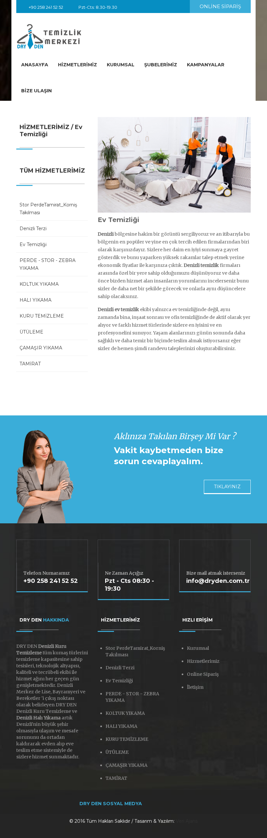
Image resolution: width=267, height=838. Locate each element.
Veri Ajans (187, 821)
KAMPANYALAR (205, 65)
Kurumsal (198, 648)
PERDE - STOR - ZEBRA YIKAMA (48, 264)
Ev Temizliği (33, 244)
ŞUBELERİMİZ (160, 65)
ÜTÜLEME (31, 332)
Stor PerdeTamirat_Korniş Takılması (48, 209)
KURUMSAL (120, 65)
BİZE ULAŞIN (36, 91)
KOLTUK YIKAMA (39, 284)
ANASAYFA (34, 65)
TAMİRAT (30, 364)
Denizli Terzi (33, 228)
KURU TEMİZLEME (42, 316)
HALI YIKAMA (35, 300)
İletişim (195, 687)
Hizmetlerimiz (203, 661)
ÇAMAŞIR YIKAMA (41, 348)
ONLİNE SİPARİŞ (220, 6)
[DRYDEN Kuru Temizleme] (49, 35)
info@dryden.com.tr (49, 15)
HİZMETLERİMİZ (77, 65)
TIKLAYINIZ (227, 487)
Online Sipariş (203, 674)
